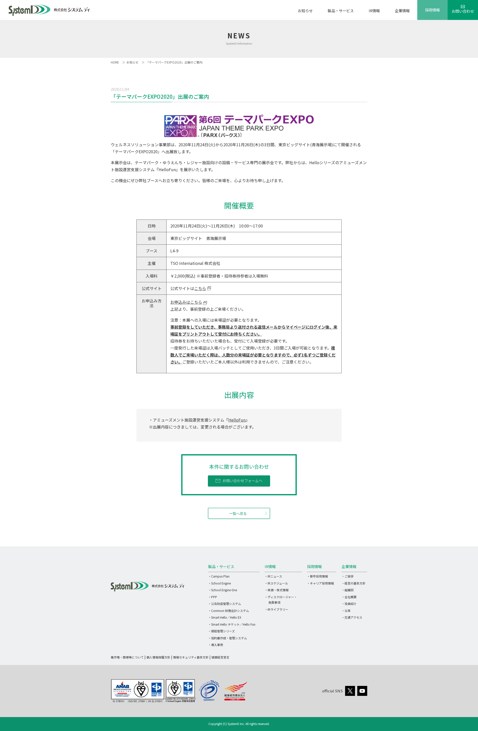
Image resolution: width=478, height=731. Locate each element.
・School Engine (219, 583)
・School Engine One (222, 590)
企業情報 (402, 10)
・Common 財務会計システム (228, 610)
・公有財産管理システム (224, 603)
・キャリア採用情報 (320, 583)
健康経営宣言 (220, 657)
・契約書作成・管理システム (227, 638)
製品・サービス (341, 10)
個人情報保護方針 (158, 657)
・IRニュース (273, 576)
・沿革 (346, 610)
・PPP (212, 597)
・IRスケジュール (276, 583)
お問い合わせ (463, 11)
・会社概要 (349, 597)
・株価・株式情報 (277, 590)
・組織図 (348, 590)
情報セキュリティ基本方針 (191, 657)
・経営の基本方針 (353, 583)
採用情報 (432, 9)
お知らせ (305, 10)
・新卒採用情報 (317, 576)
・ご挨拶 (348, 576)
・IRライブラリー (276, 609)
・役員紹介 (349, 603)
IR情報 (374, 10)
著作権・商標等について (127, 657)
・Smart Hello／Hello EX (224, 617)
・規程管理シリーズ (221, 631)
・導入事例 (215, 645)
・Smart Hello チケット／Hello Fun (231, 624)
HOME (115, 62)
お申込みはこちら (186, 302)
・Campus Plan (219, 576)
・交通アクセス (352, 617)
